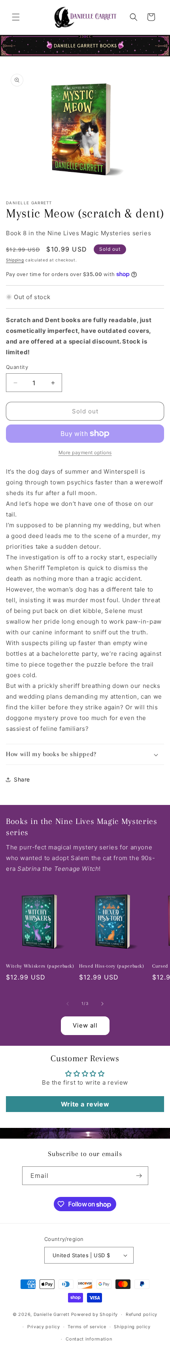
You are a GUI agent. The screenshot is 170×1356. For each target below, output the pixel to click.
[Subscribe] (139, 1175)
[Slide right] (102, 1003)
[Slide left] (67, 1003)
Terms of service (87, 1326)
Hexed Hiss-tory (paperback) (111, 966)
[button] (16, 17)
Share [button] (22, 779)
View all (85, 1025)
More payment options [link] (85, 452)
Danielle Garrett (52, 1314)
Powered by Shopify (94, 1314)
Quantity (17, 367)
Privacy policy (43, 1326)
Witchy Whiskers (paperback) (40, 966)
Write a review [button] (85, 1104)
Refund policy (141, 1314)
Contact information (89, 1339)
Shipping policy (132, 1326)
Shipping (15, 259)
